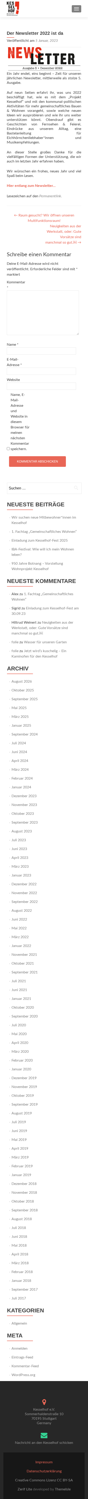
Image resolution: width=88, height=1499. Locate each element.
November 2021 (24, 954)
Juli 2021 (19, 981)
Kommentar (16, 284)
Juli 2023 (19, 840)
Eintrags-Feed (22, 1357)
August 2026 (22, 681)
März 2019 (20, 1157)
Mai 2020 (19, 1034)
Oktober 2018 (23, 1201)
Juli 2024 (19, 743)
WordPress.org (23, 1375)
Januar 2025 (21, 725)
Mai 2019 (19, 1140)
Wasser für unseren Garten (45, 642)
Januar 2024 (21, 787)
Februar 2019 (22, 1166)
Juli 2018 (19, 1228)
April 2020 (20, 1043)
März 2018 (20, 1263)
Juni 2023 (19, 849)
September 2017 (25, 1289)
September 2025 (25, 699)
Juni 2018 (19, 1236)
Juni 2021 (19, 990)
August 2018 (22, 1219)
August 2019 (22, 1113)
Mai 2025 (19, 708)
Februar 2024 (22, 778)
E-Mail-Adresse (14, 362)
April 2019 (20, 1148)
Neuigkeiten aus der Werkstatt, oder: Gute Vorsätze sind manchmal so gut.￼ (42, 628)
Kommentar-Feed (25, 1366)
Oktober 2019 (23, 1095)
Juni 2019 (19, 1131)
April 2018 (20, 1254)
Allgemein (19, 1323)
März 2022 (20, 937)
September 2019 (25, 1104)
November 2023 (24, 805)
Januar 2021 (21, 999)
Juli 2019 (19, 1122)
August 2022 (22, 910)
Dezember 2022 (24, 884)
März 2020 (20, 1051)
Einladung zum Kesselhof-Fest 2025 (40, 540)
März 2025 (20, 717)
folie (15, 642)
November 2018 (24, 1192)
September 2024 (25, 734)
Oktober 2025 (23, 690)
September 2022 (25, 902)
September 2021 (25, 972)
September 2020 (25, 1016)
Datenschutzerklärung (44, 1471)
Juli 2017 (19, 1298)
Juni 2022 (19, 919)
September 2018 (25, 1210)
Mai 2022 (19, 928)
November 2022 (24, 893)
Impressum (44, 1462)
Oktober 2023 (23, 813)
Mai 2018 (19, 1245)
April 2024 (20, 761)
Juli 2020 (19, 1025)
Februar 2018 (22, 1272)
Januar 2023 (21, 875)
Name (13, 344)
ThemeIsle (63, 1489)
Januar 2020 (21, 1069)
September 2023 (25, 822)
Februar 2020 (22, 1060)
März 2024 (20, 769)
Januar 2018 (21, 1281)
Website (13, 380)
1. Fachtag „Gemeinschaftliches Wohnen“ (44, 531)
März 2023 (20, 866)
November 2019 (24, 1087)
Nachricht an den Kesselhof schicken (44, 1443)
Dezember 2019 (24, 1078)
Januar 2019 (21, 1175)
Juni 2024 (19, 752)
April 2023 (20, 858)
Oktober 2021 (23, 963)
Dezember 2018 (24, 1184)
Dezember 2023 (24, 796)
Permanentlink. (50, 196)
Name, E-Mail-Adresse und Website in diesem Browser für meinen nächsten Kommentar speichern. (20, 422)
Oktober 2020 (23, 1007)
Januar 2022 (21, 946)
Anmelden (20, 1348)
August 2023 (22, 831)
